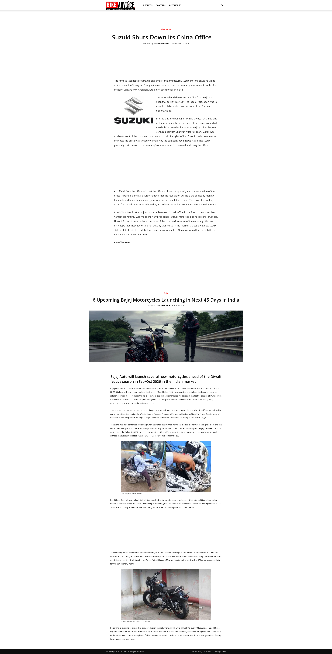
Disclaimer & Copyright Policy (215, 651)
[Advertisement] (166, 19)
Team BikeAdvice (161, 44)
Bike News (148, 5)
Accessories (175, 5)
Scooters (160, 5)
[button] (222, 5)
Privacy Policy (197, 651)
